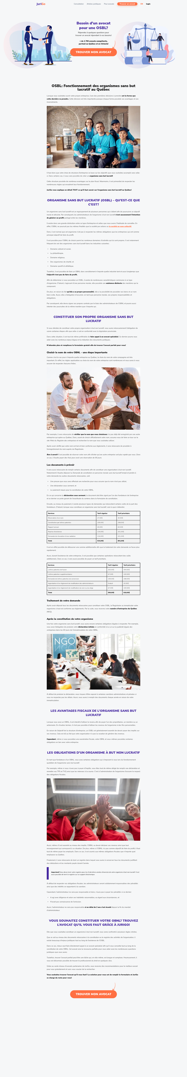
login (148, 4)
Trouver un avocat (127, 4)
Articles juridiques (94, 4)
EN (142, 4)
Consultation (79, 4)
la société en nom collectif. (120, 226)
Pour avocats (109, 4)
